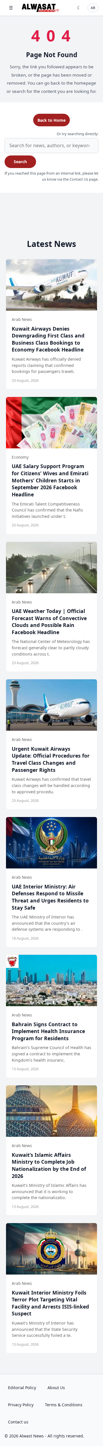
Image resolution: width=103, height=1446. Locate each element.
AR (93, 7)
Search (20, 161)
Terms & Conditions (63, 1404)
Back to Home (51, 120)
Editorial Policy (22, 1387)
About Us (56, 1387)
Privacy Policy (20, 1404)
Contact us (18, 1422)
